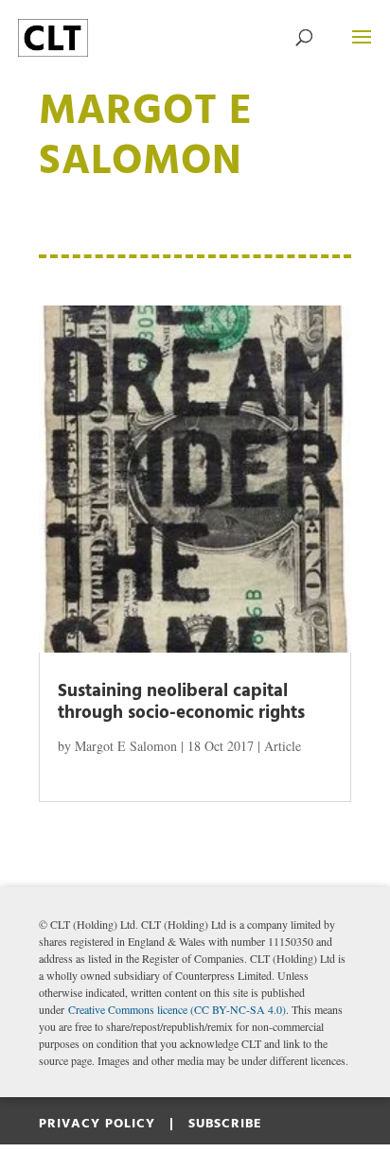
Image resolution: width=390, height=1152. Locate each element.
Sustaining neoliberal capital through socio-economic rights (181, 702)
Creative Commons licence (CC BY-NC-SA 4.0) (177, 1009)
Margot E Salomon (126, 746)
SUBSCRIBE (225, 1124)
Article (282, 746)
